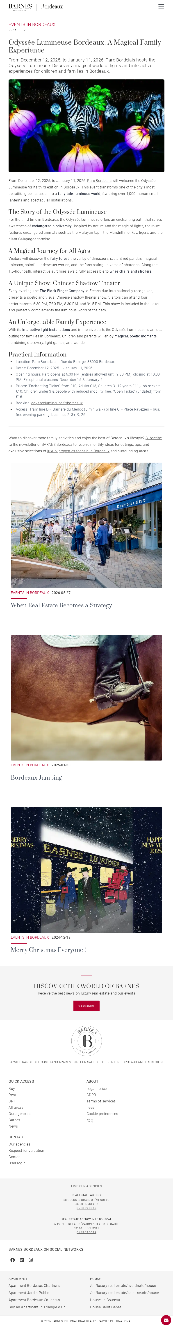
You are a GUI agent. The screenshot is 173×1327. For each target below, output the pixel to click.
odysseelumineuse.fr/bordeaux (57, 403)
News (13, 1126)
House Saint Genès (106, 1307)
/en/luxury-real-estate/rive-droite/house (123, 1285)
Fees (90, 1107)
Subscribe (86, 1006)
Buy (12, 1089)
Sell (12, 1101)
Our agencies (19, 1114)
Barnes (14, 1120)
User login (17, 1163)
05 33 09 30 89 (86, 1208)
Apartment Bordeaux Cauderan (34, 1300)
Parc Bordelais (99, 181)
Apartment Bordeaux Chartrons (34, 1285)
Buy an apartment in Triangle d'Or (37, 1307)
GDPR (91, 1095)
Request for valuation (26, 1150)
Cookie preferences (102, 1114)
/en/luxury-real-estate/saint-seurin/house (124, 1293)
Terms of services (101, 1101)
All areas (16, 1107)
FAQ (89, 1121)
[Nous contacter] (166, 1320)
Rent (12, 1095)
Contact (15, 1157)
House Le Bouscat (105, 1300)
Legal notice (96, 1089)
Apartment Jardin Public (29, 1293)
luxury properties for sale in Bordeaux (78, 451)
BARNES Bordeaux (57, 444)
